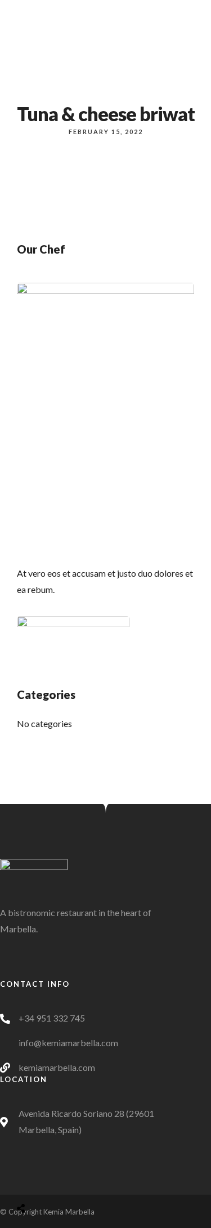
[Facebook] (63, 970)
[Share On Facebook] (33, 1180)
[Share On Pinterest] (65, 1180)
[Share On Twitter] (49, 1180)
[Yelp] (125, 970)
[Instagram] (84, 970)
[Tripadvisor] (105, 970)
